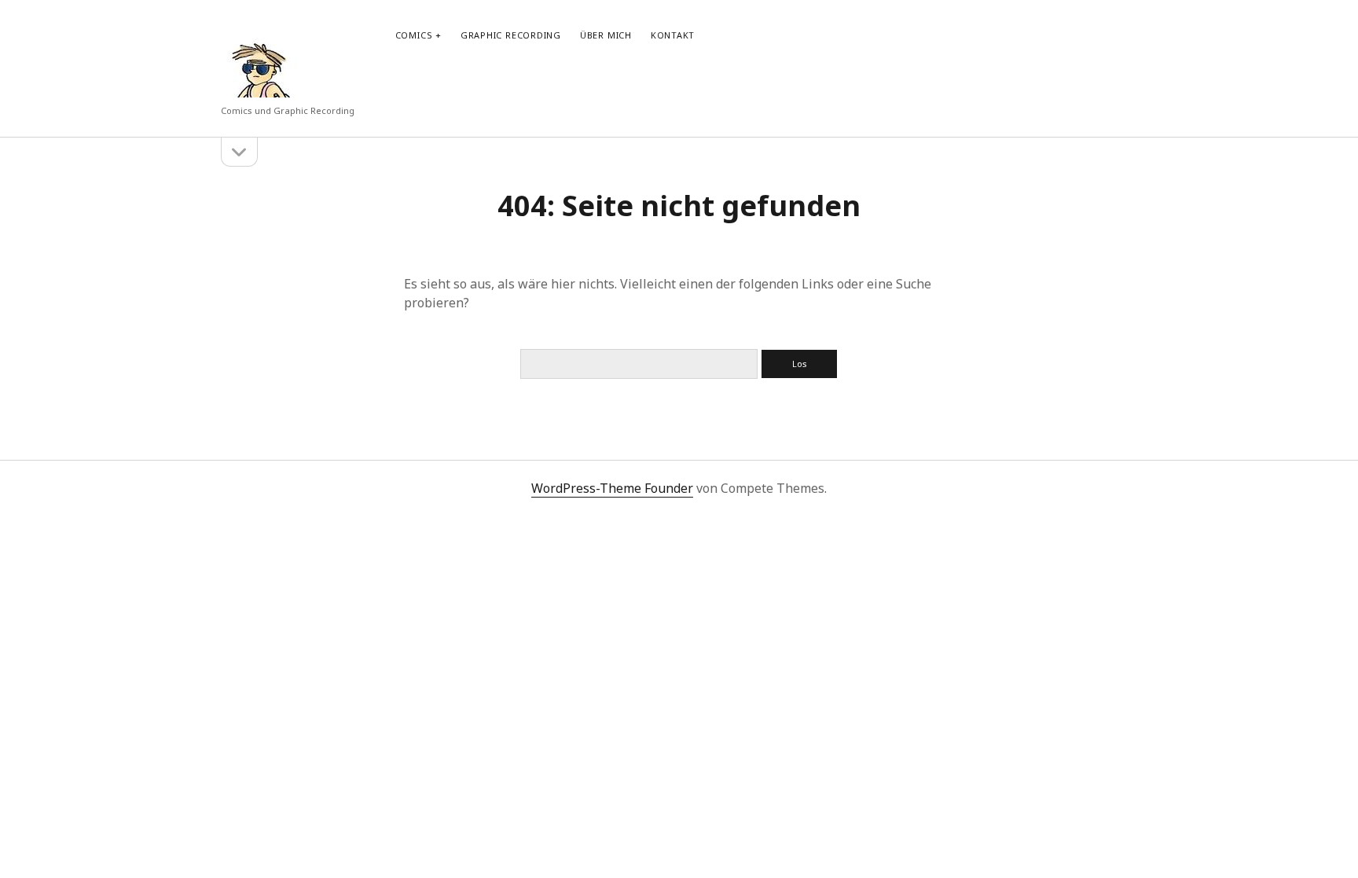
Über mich (606, 35)
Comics (414, 35)
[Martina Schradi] (260, 90)
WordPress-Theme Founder (612, 488)
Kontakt (673, 35)
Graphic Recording (511, 35)
